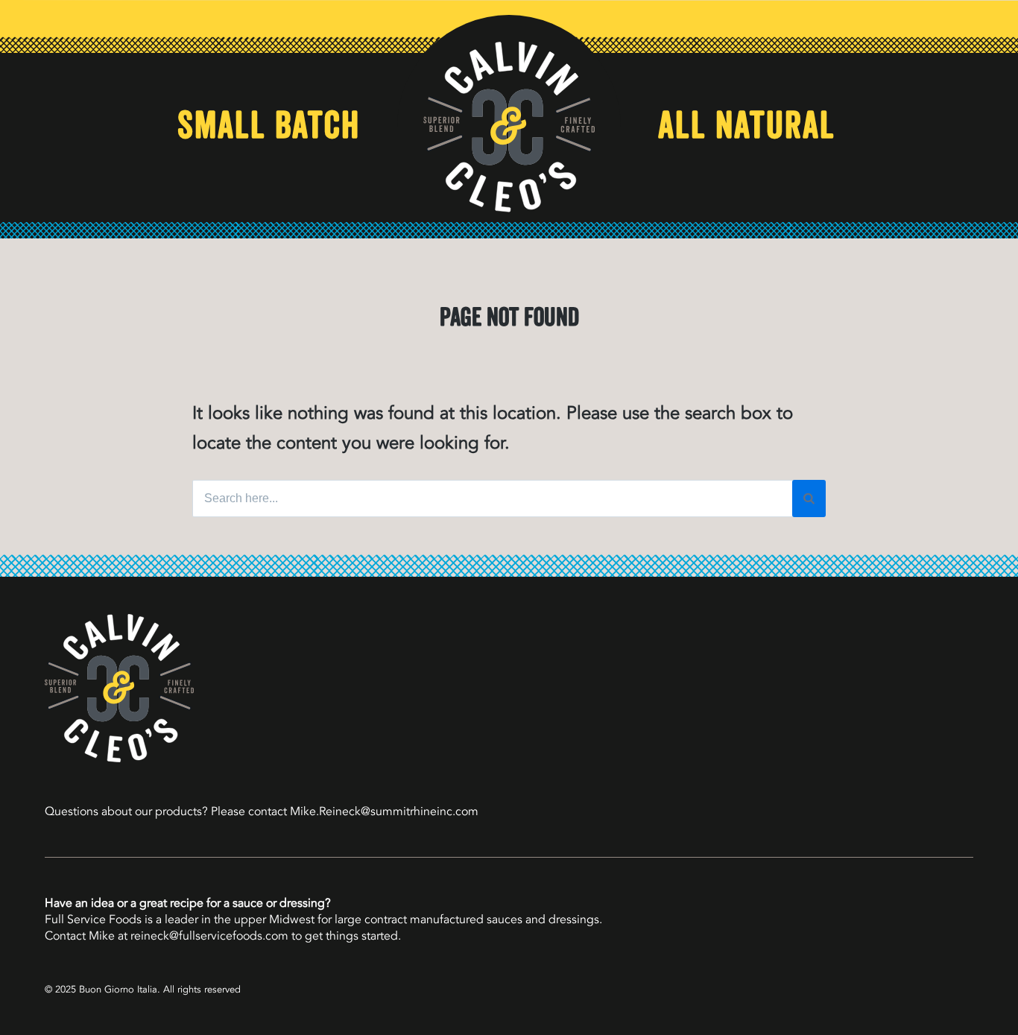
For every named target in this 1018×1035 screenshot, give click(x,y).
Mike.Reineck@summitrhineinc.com (384, 811)
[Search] (809, 498)
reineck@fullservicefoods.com (209, 936)
